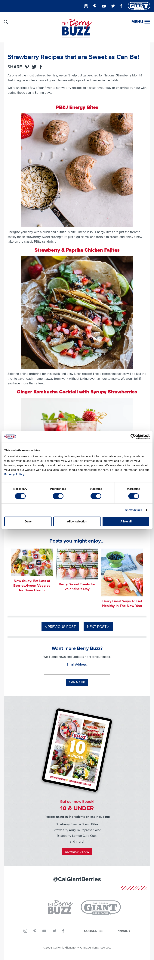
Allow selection (77, 521)
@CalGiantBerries (77, 879)
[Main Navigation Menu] (140, 21)
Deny (28, 521)
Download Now (77, 852)
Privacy (124, 931)
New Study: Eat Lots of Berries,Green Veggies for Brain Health (31, 585)
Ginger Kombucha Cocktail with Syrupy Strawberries (77, 391)
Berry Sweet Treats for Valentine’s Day (77, 586)
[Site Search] (6, 22)
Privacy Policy (14, 474)
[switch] (58, 496)
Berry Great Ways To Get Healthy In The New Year (122, 603)
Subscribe (93, 931)
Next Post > (98, 626)
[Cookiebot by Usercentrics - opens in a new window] (133, 436)
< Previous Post (60, 626)
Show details (133, 510)
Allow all (126, 521)
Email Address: (77, 664)
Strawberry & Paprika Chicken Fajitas (77, 250)
